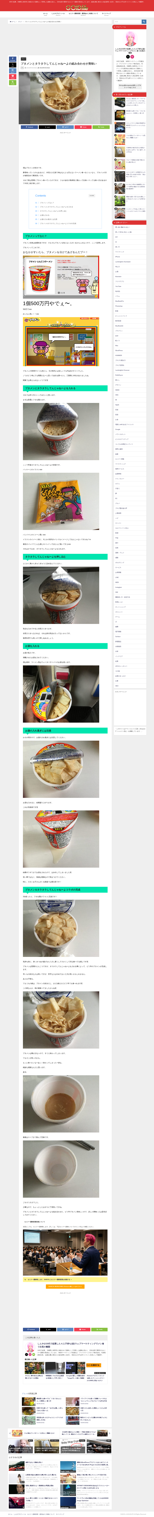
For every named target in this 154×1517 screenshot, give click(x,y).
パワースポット (120, 434)
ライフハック (119, 252)
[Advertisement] (60, 39)
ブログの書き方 (120, 360)
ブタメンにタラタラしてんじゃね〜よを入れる (56, 207)
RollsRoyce (119, 375)
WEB (117, 582)
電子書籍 (118, 631)
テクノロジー (119, 478)
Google (117, 429)
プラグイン (119, 330)
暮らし (117, 380)
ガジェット (119, 612)
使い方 (117, 247)
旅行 (116, 543)
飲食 (116, 311)
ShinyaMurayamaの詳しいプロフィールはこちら (130, 86)
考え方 (117, 266)
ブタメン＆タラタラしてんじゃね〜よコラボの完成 (58, 223)
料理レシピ (119, 602)
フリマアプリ (119, 281)
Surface (117, 636)
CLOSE (92, 195)
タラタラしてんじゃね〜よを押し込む (53, 211)
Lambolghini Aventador (123, 261)
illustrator (118, 276)
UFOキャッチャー (121, 666)
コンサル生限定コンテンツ (124, 444)
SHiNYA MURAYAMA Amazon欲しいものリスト (65, 1286)
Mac (116, 345)
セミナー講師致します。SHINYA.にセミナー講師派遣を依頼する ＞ (50, 1279)
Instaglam (118, 587)
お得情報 (118, 572)
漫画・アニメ (119, 552)
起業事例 (118, 474)
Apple (117, 404)
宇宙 (116, 538)
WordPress (119, 350)
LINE (117, 577)
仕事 (116, 681)
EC (116, 498)
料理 (116, 533)
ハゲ (116, 518)
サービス (118, 567)
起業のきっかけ (120, 676)
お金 (116, 419)
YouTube (118, 286)
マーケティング (120, 464)
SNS (116, 395)
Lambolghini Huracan (122, 370)
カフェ (117, 483)
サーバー (118, 523)
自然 (116, 547)
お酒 (116, 271)
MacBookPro (119, 301)
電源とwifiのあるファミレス (124, 424)
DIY (116, 237)
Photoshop (118, 306)
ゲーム (117, 617)
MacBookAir (119, 326)
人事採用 (118, 513)
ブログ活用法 (119, 365)
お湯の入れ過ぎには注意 (48, 219)
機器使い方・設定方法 (122, 597)
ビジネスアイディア (122, 439)
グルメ (23, 59)
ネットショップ (120, 607)
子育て (117, 488)
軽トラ (117, 340)
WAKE (117, 390)
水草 (116, 651)
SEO (116, 686)
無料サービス (119, 469)
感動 (116, 557)
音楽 (116, 409)
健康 (116, 626)
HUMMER (118, 355)
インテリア (119, 656)
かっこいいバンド (121, 316)
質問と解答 (119, 449)
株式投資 (118, 321)
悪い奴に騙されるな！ (122, 227)
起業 (116, 661)
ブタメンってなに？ (47, 202)
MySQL (117, 291)
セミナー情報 (119, 459)
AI (116, 242)
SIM (116, 592)
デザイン (118, 385)
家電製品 (118, 641)
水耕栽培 (118, 646)
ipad (116, 335)
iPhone (117, 256)
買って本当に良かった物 (123, 232)
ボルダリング (119, 562)
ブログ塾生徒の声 (121, 508)
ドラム (117, 296)
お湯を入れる (44, 215)
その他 (117, 671)
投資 (116, 414)
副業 (116, 454)
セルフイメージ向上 (122, 528)
